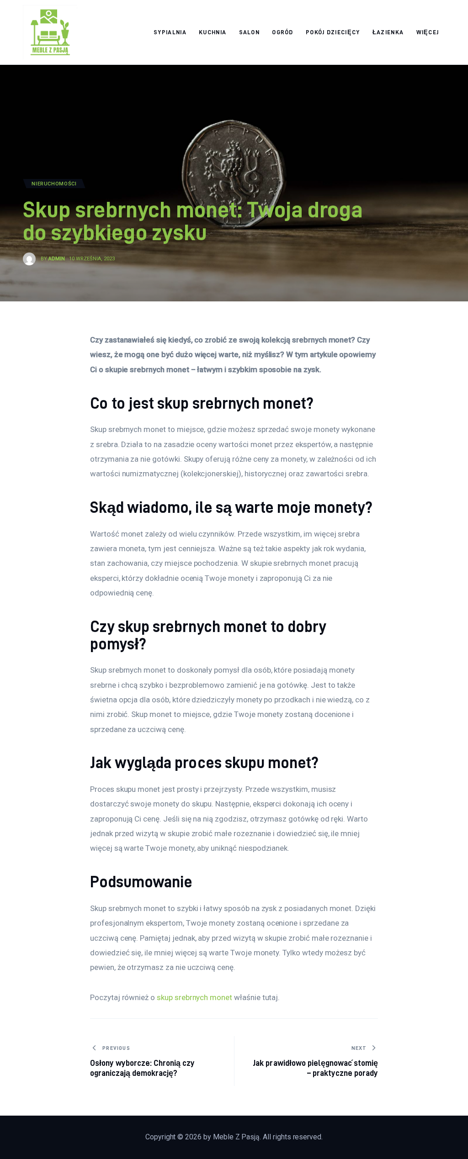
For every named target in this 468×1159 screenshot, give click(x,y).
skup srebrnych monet (194, 997)
